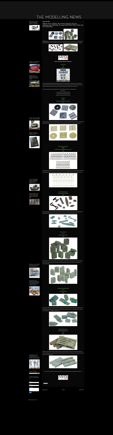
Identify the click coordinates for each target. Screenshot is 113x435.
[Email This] (43, 383)
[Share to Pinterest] (47, 383)
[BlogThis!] (44, 383)
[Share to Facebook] (46, 383)
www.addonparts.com (61, 371)
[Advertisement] (55, 7)
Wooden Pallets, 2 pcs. (63, 329)
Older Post (81, 390)
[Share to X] (45, 383)
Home (63, 390)
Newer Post (44, 390)
